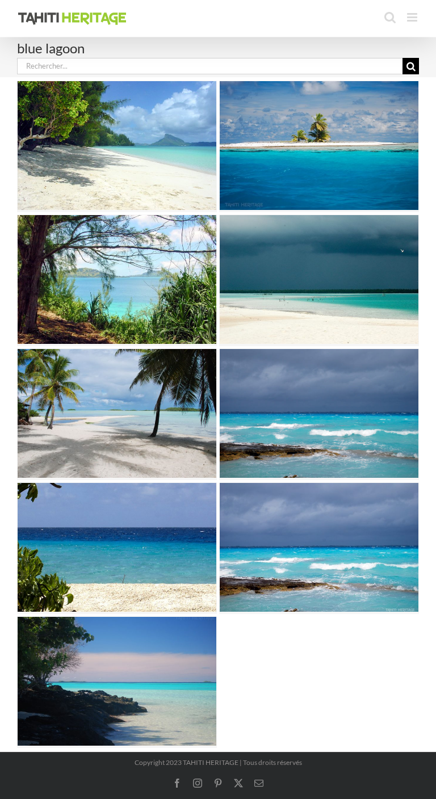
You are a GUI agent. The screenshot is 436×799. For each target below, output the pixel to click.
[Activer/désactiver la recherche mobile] (390, 17)
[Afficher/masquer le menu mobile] (413, 17)
